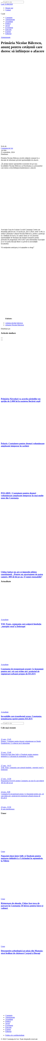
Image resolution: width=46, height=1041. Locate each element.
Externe (8, 32)
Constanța (8, 18)
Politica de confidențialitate (14, 1035)
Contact (8, 10)
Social (7, 26)
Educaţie (8, 30)
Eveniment (9, 28)
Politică (8, 24)
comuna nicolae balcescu (14, 323)
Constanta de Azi (7, 148)
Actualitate (9, 22)
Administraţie (10, 20)
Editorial (8, 34)
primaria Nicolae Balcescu (14, 325)
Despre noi (9, 8)
